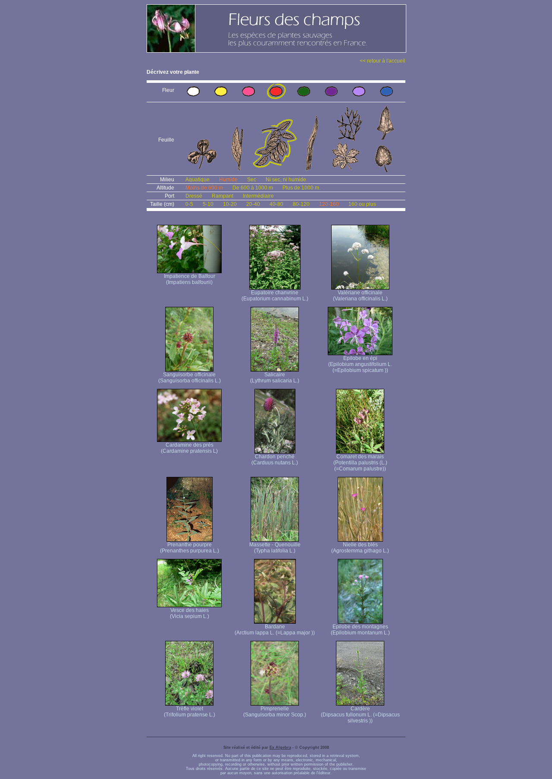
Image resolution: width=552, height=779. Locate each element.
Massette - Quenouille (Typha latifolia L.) (275, 548)
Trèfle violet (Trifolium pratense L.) (189, 712)
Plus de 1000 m (300, 188)
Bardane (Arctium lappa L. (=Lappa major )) (275, 630)
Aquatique (197, 180)
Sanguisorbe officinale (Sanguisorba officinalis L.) (189, 378)
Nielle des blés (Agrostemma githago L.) (360, 548)
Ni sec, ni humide (286, 180)
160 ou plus (362, 204)
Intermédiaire (258, 196)
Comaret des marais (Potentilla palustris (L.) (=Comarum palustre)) (360, 463)
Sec (251, 180)
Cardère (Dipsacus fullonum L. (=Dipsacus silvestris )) (360, 715)
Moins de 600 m (204, 188)
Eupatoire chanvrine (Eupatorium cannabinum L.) (275, 296)
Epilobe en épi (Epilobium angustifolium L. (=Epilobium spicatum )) (360, 364)
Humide (228, 180)
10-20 (230, 204)
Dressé (193, 196)
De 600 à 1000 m (252, 188)
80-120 (301, 204)
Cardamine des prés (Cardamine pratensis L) (189, 448)
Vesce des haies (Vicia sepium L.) (189, 613)
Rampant (222, 196)
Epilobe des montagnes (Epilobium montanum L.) (360, 630)
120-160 (329, 204)
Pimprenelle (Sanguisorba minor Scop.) (274, 712)
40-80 (276, 204)
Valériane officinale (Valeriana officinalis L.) (360, 296)
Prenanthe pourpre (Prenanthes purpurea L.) (189, 548)
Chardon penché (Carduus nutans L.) (274, 460)
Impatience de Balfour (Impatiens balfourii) (189, 279)
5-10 (208, 204)
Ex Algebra (280, 747)
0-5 (189, 204)
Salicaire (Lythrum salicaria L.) (274, 378)
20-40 (253, 204)
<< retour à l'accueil (382, 61)
